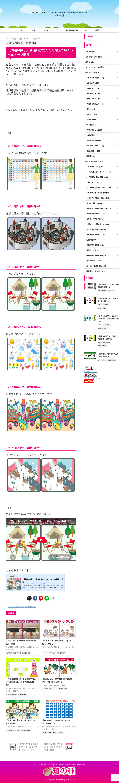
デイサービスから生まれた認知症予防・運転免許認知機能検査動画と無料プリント (59, 764)
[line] (46, 598)
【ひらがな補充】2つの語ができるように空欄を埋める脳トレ (108, 318)
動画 (33, 30)
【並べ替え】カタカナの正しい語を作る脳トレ (108, 355)
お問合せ (98, 30)
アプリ (59, 30)
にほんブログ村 (90, 371)
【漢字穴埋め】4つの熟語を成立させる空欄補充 (108, 337)
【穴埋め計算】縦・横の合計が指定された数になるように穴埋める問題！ (21, 681)
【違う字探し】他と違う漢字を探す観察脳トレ (108, 285)
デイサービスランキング (93, 378)
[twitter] (29, 598)
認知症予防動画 (30, 607)
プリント (47, 30)
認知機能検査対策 (72, 30)
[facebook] (35, 598)
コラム (85, 30)
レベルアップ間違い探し (16, 607)
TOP (21, 30)
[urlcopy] (52, 598)
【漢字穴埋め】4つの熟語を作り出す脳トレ (108, 299)
